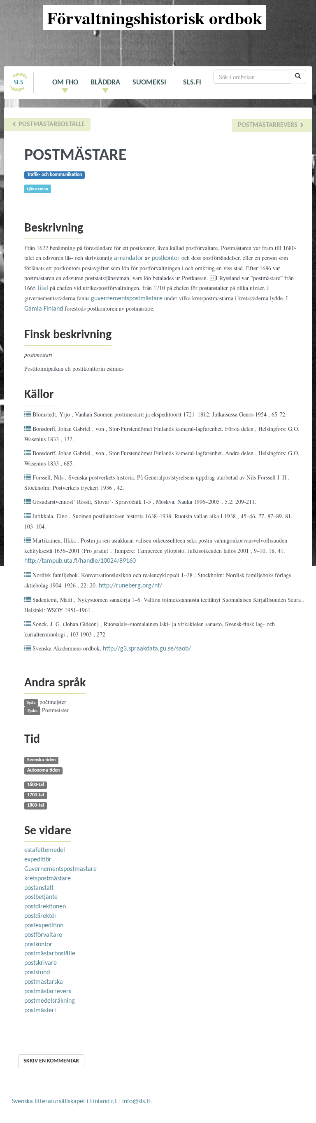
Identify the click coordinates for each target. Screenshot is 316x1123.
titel (42, 288)
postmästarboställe (51, 124)
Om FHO (65, 83)
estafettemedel (44, 850)
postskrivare (40, 963)
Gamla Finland (43, 309)
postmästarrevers (268, 125)
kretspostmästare (47, 878)
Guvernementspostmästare (60, 869)
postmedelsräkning (49, 1001)
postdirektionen (45, 906)
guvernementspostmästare (127, 298)
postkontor (166, 258)
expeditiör (37, 859)
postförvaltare (43, 935)
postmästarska (43, 982)
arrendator (128, 258)
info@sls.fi (136, 1101)
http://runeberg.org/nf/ (130, 586)
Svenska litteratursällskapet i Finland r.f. (65, 1101)
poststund (37, 972)
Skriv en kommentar (51, 1061)
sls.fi (192, 83)
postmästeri (40, 1010)
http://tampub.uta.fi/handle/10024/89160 (80, 561)
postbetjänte (41, 897)
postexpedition (43, 925)
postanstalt (38, 888)
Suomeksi (149, 83)
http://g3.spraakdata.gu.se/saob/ (147, 649)
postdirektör (40, 916)
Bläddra (105, 83)
